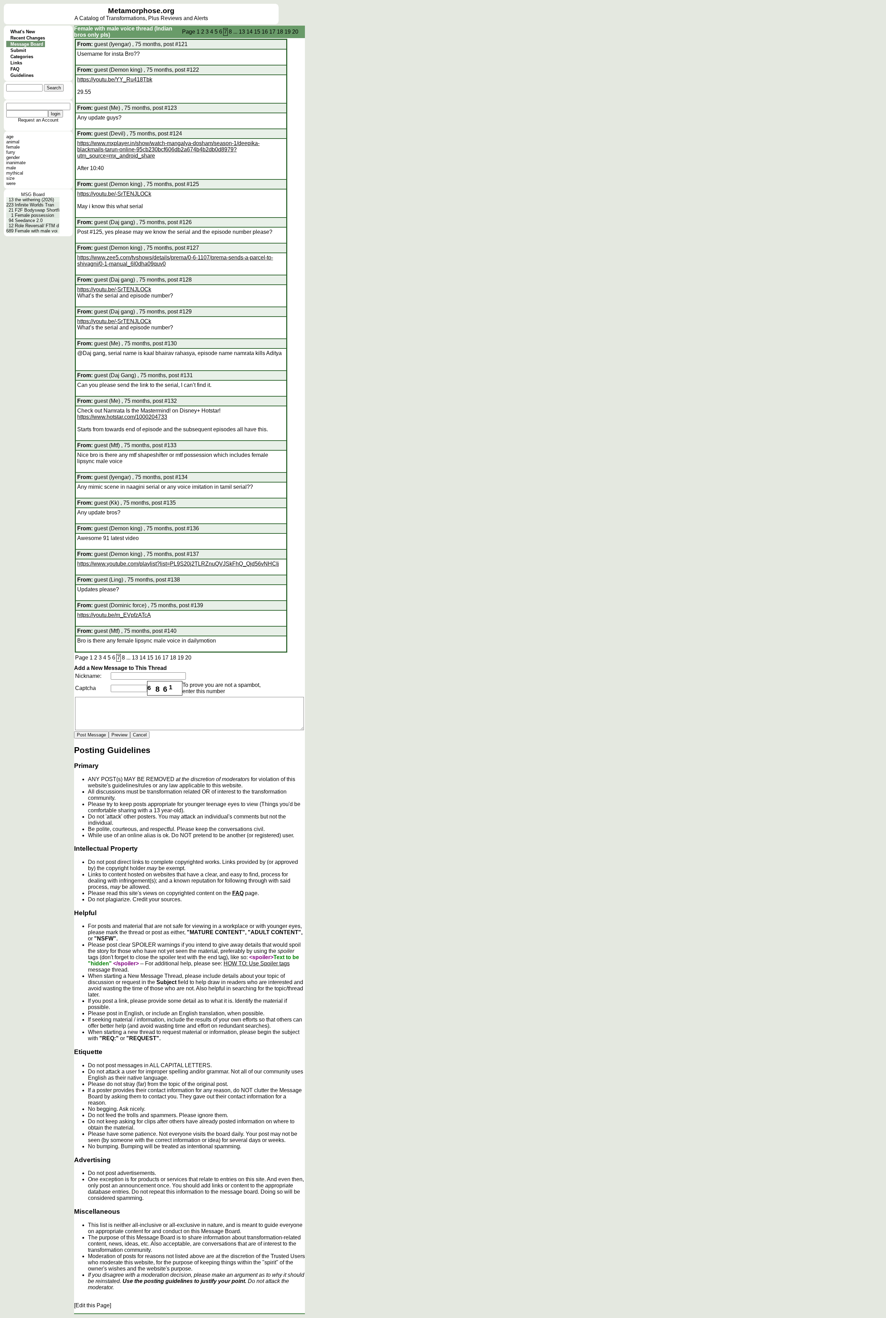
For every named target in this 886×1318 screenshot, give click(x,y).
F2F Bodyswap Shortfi (37, 210)
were (11, 183)
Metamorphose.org (141, 11)
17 (272, 32)
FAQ (14, 69)
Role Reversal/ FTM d (37, 225)
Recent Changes (27, 38)
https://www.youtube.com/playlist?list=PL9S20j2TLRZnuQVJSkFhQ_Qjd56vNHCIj (178, 564)
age (9, 136)
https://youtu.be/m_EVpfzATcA (114, 615)
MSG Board (33, 194)
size (10, 178)
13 (242, 32)
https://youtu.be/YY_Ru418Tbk (114, 79)
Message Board (26, 44)
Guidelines (22, 75)
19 (287, 32)
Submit (18, 50)
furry (10, 152)
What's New (22, 31)
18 (280, 32)
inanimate (16, 162)
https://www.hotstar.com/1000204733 (122, 417)
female (13, 147)
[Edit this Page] (92, 1305)
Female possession (34, 215)
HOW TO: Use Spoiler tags (257, 963)
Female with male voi (36, 230)
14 (249, 32)
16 (265, 32)
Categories (21, 56)
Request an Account (38, 120)
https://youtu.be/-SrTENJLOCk (114, 194)
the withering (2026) (34, 199)
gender (13, 157)
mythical (14, 173)
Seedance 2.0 (29, 220)
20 (295, 32)
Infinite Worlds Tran (34, 204)
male (11, 167)
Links (16, 62)
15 (257, 32)
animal (12, 141)
